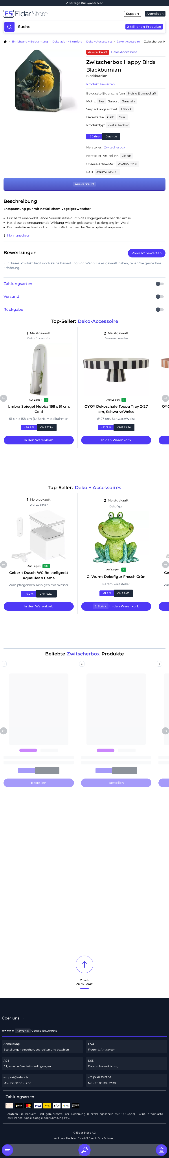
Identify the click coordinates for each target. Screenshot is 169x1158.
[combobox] (90, 27)
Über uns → (13, 1018)
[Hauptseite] (44, 14)
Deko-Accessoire (128, 41)
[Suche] (84, 1150)
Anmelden (155, 14)
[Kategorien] (7, 1150)
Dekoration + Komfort (67, 41)
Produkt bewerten (100, 84)
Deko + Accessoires (99, 41)
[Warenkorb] (161, 1150)
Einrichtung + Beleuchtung (29, 41)
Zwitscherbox (114, 147)
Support (132, 14)
